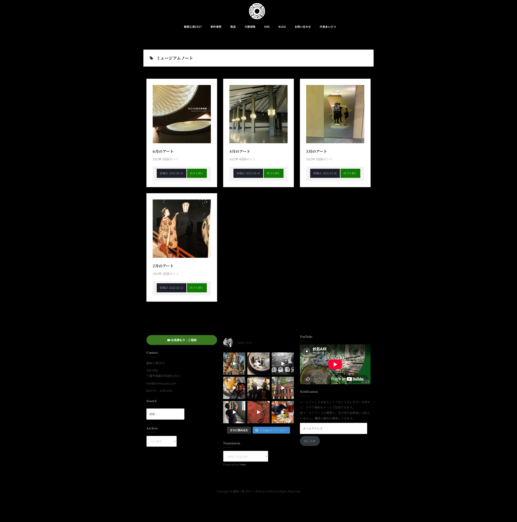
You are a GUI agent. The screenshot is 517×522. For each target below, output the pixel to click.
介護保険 (250, 27)
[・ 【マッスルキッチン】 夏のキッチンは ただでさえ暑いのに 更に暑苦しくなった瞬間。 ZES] (258, 388)
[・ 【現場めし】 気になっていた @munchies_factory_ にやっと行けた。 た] (283, 412)
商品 (233, 27)
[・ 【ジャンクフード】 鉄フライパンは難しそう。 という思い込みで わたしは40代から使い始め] (234, 388)
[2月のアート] (182, 228)
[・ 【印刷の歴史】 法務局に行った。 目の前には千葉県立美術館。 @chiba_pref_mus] (258, 412)
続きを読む (197, 173)
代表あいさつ (328, 27)
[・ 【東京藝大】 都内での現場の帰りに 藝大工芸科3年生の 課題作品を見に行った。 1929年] (283, 388)
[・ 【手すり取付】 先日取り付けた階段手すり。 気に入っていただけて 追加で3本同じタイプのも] (234, 412)
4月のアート (239, 151)
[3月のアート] (335, 114)
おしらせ (310, 441)
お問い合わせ (303, 27)
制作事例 (216, 27)
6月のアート (163, 151)
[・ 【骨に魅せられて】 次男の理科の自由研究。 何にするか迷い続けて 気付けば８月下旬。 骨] (234, 363)
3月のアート (316, 151)
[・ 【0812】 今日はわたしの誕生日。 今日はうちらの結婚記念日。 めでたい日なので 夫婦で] (258, 363)
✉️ (182, 340)
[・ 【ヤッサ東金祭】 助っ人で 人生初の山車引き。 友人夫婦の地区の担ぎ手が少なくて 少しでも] (283, 363)
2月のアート (163, 265)
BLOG (282, 27)
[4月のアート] (258, 114)
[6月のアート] (182, 114)
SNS (267, 27)
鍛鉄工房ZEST (193, 27)
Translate (253, 464)
